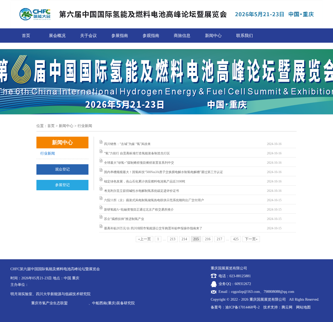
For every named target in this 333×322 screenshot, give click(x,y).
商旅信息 (182, 35)
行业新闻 (47, 153)
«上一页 (144, 239)
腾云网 (286, 307)
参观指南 (151, 35)
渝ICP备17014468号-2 (242, 307)
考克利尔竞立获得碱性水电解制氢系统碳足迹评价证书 (141, 191)
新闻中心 (213, 35)
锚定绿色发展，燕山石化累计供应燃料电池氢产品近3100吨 (144, 181)
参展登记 (62, 185)
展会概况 (57, 35)
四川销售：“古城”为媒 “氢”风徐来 (127, 144)
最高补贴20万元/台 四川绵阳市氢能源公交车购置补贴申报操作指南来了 (153, 228)
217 (219, 239)
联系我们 (244, 35)
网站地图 (303, 307)
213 (172, 239)
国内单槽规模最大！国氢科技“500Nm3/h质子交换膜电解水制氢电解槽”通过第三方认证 (163, 172)
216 (207, 239)
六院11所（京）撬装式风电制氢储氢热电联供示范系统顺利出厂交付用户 (154, 200)
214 (184, 239)
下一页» (251, 239)
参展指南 (119, 35)
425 (236, 239)
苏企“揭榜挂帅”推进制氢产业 (124, 219)
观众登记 (62, 169)
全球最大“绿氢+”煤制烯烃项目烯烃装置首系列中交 (139, 163)
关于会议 (88, 35)
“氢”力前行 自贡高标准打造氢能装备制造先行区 (137, 153)
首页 (26, 35)
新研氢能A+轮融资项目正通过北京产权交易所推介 (139, 209)
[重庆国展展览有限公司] (166, 2)
